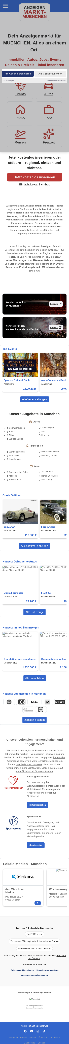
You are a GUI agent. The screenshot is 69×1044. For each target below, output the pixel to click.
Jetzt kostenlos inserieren (34, 177)
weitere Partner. (40, 761)
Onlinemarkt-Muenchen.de (22, 970)
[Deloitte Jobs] (34, 701)
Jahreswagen (47, 427)
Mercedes (45, 435)
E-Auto (12, 431)
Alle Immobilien (34, 678)
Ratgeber (13, 1037)
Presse (23, 1037)
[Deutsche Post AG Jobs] (47, 701)
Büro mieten (14, 455)
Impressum (55, 1037)
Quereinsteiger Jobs (18, 472)
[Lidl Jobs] (41, 709)
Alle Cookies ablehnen (50, 73)
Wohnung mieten (17, 452)
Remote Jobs (15, 479)
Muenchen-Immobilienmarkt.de (34, 975)
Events (54, 304)
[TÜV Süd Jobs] (9, 701)
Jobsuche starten (34, 719)
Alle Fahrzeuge (34, 612)
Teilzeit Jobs (47, 472)
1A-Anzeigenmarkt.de (34, 1006)
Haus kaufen (15, 459)
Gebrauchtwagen (17, 428)
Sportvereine (35, 845)
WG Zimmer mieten (50, 451)
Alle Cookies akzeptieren (18, 73)
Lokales (32, 1037)
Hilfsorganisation (37, 805)
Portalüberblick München (34, 964)
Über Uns (43, 1037)
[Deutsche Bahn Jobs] (22, 701)
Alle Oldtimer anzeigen (34, 546)
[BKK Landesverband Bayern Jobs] (28, 709)
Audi (43, 431)
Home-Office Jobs (49, 476)
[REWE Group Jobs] (60, 701)
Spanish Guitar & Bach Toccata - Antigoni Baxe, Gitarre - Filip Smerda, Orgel (19, 380)
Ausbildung (46, 479)
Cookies (41, 1043)
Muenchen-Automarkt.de (47, 970)
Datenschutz (29, 1043)
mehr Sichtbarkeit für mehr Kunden (34, 771)
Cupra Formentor (13, 593)
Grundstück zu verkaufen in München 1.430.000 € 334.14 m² (20, 659)
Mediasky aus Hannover (29, 764)
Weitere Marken (16, 439)
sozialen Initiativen (45, 754)
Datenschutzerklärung (56, 80)
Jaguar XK (9, 526)
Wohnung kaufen (49, 455)
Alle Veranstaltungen (34, 399)
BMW (11, 435)
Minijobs (13, 476)
